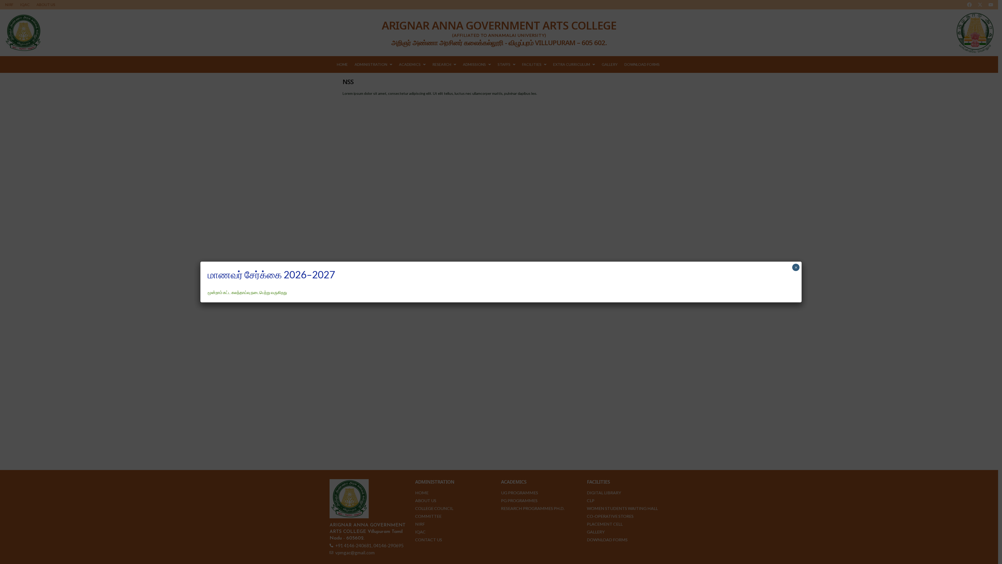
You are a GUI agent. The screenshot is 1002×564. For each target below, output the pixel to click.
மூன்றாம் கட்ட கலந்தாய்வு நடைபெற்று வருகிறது (247, 292)
